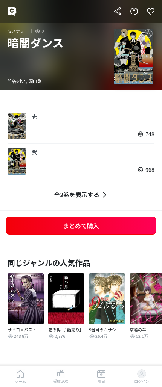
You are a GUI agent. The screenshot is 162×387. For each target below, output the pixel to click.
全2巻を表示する (76, 194)
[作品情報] (134, 11)
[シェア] (118, 11)
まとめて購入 (81, 225)
